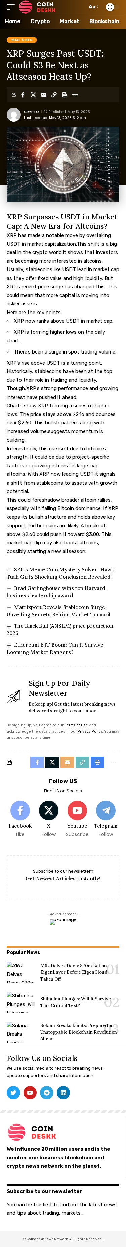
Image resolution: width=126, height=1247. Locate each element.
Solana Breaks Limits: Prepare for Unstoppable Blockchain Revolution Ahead (78, 1032)
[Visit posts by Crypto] (14, 115)
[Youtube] (77, 819)
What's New (22, 40)
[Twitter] (13, 1092)
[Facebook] (20, 819)
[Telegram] (105, 819)
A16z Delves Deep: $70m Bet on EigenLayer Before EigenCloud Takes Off (73, 972)
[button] (12, 7)
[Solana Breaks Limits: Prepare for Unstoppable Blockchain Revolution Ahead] (21, 1032)
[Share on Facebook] (23, 94)
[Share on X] (33, 94)
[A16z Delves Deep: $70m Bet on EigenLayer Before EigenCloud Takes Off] (21, 972)
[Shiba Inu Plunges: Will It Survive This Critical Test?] (21, 1002)
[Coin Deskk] (37, 7)
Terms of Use (76, 725)
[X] (48, 819)
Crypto (31, 111)
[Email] (43, 94)
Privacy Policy (90, 731)
